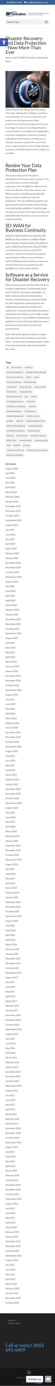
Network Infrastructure (35, 421)
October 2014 (12, 1137)
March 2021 (11, 774)
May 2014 (10, 1161)
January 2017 (12, 1010)
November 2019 (13, 850)
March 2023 (11, 661)
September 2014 (14, 1142)
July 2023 (10, 643)
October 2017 (12, 968)
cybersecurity (40, 387)
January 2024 (12, 614)
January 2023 (12, 671)
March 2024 (11, 605)
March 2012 (11, 1283)
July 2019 (10, 869)
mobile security (33, 416)
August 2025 (12, 525)
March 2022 (11, 718)
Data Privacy (12, 392)
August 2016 (12, 1034)
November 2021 (13, 737)
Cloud (36, 377)
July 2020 (10, 812)
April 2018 (10, 939)
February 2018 (12, 949)
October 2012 (12, 1250)
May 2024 (10, 595)
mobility (10, 421)
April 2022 (10, 713)
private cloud (22, 435)
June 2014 (10, 1156)
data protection (26, 392)
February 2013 (12, 1232)
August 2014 (12, 1147)
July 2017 (10, 982)
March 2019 (11, 888)
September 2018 (14, 916)
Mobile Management (15, 416)
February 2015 (12, 1119)
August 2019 (12, 864)
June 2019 (10, 873)
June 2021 (10, 760)
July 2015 (10, 1095)
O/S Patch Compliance (16, 431)
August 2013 (12, 1203)
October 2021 (12, 742)
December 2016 (13, 1015)
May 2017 (10, 991)
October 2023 (12, 628)
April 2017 (10, 996)
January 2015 (12, 1123)
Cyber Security (25, 387)
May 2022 (10, 708)
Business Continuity (15, 377)
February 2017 (12, 1005)
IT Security (30, 401)
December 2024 (13, 562)
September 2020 (14, 803)
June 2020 (10, 817)
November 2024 (13, 567)
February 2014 (12, 1175)
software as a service (15, 450)
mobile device (30, 411)
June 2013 (10, 1213)
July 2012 (10, 1265)
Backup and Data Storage (36, 372)
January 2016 (12, 1067)
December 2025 (13, 506)
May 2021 (10, 765)
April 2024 (10, 600)
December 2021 (13, 732)
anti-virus (29, 367)
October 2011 (12, 1302)
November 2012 (13, 1246)
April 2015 (10, 1109)
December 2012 (13, 1241)
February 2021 (12, 779)
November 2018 (13, 906)
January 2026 (12, 501)
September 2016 (14, 1029)
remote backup (25, 440)
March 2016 (11, 1057)
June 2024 (10, 591)
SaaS (8, 445)
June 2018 (10, 930)
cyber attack (11, 387)
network (19, 421)
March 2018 (11, 944)
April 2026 (10, 487)
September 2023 (14, 633)
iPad (26, 396)
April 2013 (10, 1222)
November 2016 (13, 1020)
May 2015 (10, 1104)
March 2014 (11, 1170)
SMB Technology (28, 57)
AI (7, 367)
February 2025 (12, 553)
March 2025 (11, 548)
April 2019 (10, 883)
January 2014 (12, 1180)
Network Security (35, 426)
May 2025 (10, 539)
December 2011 (13, 1298)
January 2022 (12, 727)
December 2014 (13, 1128)
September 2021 (14, 746)
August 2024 (12, 581)
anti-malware (16, 367)
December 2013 (13, 1185)
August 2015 (12, 1090)
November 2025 (13, 511)
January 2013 (12, 1236)
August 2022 (12, 694)
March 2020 (11, 831)
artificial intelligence (15, 372)
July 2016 (10, 1038)
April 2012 (10, 1279)
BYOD (28, 377)
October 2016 (12, 1024)
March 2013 (11, 1227)
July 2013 (10, 1208)
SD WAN (16, 445)
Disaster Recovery (14, 396)
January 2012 (12, 1293)
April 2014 (10, 1166)
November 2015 (13, 1076)
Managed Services (14, 411)
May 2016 (10, 1048)
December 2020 (13, 789)
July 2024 (10, 586)
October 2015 (12, 1081)
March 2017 (11, 1001)
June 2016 (10, 1043)
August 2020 (12, 807)
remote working (41, 440)
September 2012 (14, 1255)
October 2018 (12, 911)
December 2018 (13, 902)
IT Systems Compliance (16, 406)
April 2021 (10, 770)
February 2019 (12, 892)
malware (32, 406)
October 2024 (12, 572)
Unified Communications (37, 450)
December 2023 (13, 619)
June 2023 (10, 647)
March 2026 (11, 492)
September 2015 (14, 1086)
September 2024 (14, 577)
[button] (4, 42)
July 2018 (10, 925)
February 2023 (12, 666)
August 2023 (12, 638)
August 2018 (12, 921)
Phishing (10, 435)
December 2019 (13, 845)
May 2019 (10, 878)
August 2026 (12, 468)
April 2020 (10, 826)
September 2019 (14, 859)
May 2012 (10, 1274)
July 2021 (10, 756)
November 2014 (13, 1133)
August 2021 (12, 751)
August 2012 (12, 1260)
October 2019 (12, 855)
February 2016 (12, 1062)
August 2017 (12, 977)
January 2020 (12, 841)
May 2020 (10, 822)
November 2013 (13, 1189)
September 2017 (14, 972)
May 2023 (10, 652)
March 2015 (11, 1114)
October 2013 (12, 1194)
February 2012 (12, 1288)
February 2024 (12, 609)
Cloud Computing (14, 382)
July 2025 (10, 529)
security (26, 445)
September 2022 (14, 690)
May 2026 (10, 482)
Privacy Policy (14, 1323)
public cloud (11, 440)
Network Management (16, 426)
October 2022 (12, 685)
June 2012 (10, 1269)
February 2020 (12, 836)
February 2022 (12, 723)
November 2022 (13, 680)
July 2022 (10, 699)
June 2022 (10, 704)
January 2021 (12, 784)
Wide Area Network (15, 455)
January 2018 (12, 954)
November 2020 (13, 793)
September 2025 (14, 520)
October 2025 (12, 515)
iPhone (34, 396)
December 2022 (13, 676)
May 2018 (10, 935)
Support (11, 1320)
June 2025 (10, 534)
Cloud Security (30, 382)
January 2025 (12, 558)
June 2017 (10, 987)
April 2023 (10, 657)
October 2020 (12, 798)
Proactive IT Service (38, 435)
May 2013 (10, 1217)
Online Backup (34, 431)
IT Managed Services (15, 401)
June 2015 (10, 1100)
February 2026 (12, 496)
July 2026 (10, 473)
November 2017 (13, 963)
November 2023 (13, 624)
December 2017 (13, 958)
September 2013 (14, 1199)
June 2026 (10, 478)
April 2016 (10, 1052)
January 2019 (12, 897)
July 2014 (10, 1151)
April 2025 (10, 543)
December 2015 (13, 1071)
